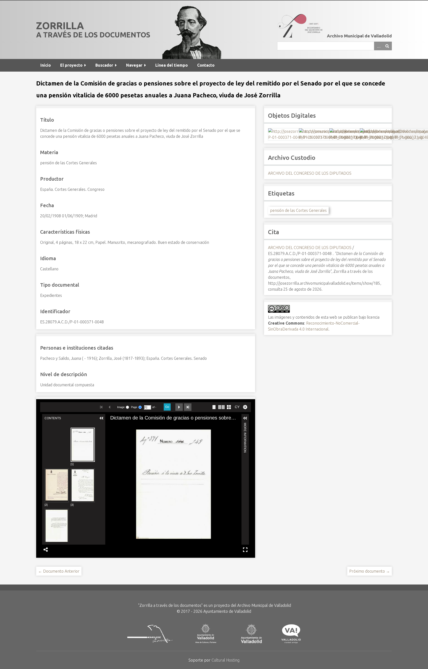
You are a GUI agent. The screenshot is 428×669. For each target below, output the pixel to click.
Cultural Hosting (226, 660)
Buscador (104, 65)
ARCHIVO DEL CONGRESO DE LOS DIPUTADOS (309, 173)
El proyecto (71, 65)
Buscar (387, 46)
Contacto (205, 65)
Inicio (45, 65)
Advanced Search (378, 46)
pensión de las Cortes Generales (298, 210)
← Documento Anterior (59, 571)
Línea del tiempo (171, 65)
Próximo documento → (369, 571)
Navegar (134, 65)
